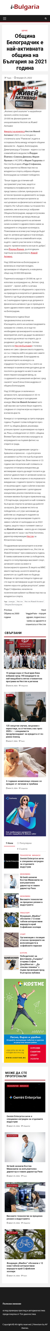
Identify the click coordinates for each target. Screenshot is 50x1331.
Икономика (25, 874)
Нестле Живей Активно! (34, 601)
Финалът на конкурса (14, 131)
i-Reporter (24, 686)
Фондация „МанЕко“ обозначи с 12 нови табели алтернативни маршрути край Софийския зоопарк (31, 921)
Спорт (22, 934)
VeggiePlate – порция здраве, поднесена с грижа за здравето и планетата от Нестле (36, 617)
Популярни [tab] (26, 843)
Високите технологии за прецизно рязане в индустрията (31, 902)
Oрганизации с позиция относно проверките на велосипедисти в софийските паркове (32, 941)
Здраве (24, 31)
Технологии (25, 855)
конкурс (12, 601)
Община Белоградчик (13, 604)
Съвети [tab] (23, 849)
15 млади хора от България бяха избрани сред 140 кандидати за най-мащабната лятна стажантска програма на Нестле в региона (24, 677)
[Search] (45, 18)
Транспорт (25, 913)
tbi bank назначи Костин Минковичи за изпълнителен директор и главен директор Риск (31, 883)
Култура (23, 953)
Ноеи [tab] (10, 843)
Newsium (37, 1324)
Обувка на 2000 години (11, 613)
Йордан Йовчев (16, 249)
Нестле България (23, 345)
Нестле (30, 536)
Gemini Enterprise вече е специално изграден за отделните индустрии (32, 862)
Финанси (36, 855)
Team (9, 78)
